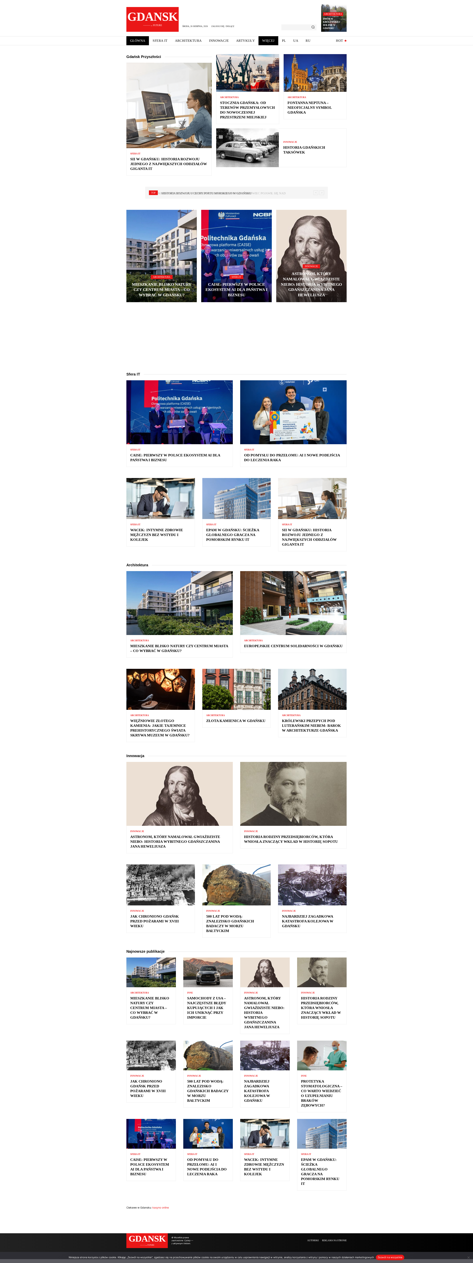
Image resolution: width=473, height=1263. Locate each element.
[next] (321, 192)
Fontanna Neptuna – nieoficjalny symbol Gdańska (309, 107)
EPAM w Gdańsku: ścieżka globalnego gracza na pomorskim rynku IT (232, 535)
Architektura (333, 14)
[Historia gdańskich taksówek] (247, 147)
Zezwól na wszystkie (390, 1257)
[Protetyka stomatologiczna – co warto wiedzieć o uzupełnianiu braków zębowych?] (322, 1055)
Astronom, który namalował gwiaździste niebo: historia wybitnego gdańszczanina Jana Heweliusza (311, 284)
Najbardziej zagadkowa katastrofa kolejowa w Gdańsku (307, 921)
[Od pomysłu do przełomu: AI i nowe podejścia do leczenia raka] (293, 412)
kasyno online (160, 1207)
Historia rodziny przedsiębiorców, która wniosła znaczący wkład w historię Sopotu (321, 1007)
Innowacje (290, 142)
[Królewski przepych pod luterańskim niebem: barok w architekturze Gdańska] (312, 689)
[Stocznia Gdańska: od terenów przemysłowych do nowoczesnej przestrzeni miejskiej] (247, 73)
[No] (468, 1257)
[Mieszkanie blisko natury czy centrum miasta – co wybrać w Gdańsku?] (161, 256)
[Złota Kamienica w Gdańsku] (236, 689)
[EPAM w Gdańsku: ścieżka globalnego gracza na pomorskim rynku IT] (236, 498)
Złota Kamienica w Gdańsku (235, 721)
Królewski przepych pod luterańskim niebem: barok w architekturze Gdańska (311, 725)
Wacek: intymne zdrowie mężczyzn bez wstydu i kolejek (156, 535)
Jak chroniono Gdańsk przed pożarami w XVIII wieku (154, 921)
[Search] (313, 27)
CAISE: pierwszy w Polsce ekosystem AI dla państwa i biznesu (236, 289)
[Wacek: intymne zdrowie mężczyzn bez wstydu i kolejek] (160, 498)
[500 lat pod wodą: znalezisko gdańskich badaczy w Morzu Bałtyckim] (236, 884)
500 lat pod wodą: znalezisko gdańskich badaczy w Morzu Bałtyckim (208, 1090)
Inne (190, 993)
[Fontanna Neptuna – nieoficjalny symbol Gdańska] (315, 73)
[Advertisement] (236, 337)
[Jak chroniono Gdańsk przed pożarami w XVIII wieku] (160, 884)
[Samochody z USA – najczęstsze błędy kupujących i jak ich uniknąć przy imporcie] (208, 972)
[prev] (316, 192)
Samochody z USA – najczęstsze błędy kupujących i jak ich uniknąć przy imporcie (206, 1007)
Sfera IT (135, 154)
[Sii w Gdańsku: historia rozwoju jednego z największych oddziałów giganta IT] (169, 105)
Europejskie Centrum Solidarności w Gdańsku (293, 646)
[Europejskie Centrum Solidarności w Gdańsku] (293, 603)
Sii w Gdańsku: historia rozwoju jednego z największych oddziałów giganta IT (168, 164)
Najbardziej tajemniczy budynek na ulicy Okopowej (204, 193)
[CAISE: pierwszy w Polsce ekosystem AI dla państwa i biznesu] (236, 256)
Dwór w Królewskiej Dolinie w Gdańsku (331, 23)
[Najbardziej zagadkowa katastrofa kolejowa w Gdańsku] (312, 884)
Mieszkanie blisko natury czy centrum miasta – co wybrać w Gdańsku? (161, 289)
